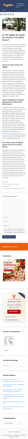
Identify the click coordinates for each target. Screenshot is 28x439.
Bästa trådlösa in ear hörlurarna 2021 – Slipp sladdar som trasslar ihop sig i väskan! (13, 396)
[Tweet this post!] (3, 15)
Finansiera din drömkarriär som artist (14, 188)
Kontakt (10, 431)
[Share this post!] (1, 15)
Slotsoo (7, 59)
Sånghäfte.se (9, 435)
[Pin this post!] (8, 15)
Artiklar (6, 182)
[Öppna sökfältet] (26, 10)
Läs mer (6, 350)
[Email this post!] (13, 15)
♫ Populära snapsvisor (9, 316)
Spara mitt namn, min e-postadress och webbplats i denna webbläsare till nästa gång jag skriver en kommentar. (14, 230)
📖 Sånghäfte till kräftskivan (11, 319)
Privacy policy (16, 431)
